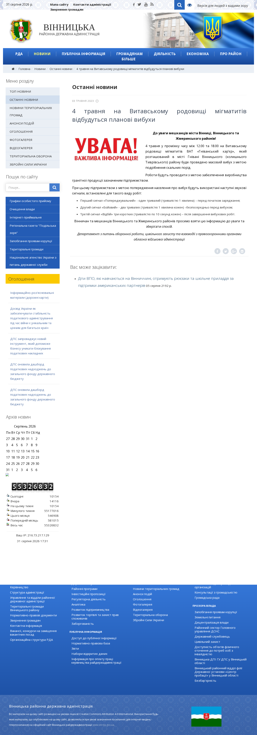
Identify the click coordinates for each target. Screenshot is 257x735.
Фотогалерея (21, 140)
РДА (19, 54)
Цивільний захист (207, 642)
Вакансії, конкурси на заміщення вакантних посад (33, 632)
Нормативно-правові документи (33, 615)
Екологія (77, 578)
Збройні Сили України (28, 164)
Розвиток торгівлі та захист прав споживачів (95, 616)
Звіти (75, 648)
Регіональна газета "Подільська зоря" (33, 229)
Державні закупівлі (84, 583)
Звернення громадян (66, 9)
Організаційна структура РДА (31, 640)
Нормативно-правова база (90, 643)
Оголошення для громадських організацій (216, 585)
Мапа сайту (59, 4)
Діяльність (164, 54)
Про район (231, 54)
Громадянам (129, 54)
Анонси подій (22, 123)
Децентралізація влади (211, 622)
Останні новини (61, 69)
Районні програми (84, 589)
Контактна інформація (26, 626)
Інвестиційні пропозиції (88, 594)
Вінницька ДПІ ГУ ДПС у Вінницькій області (221, 661)
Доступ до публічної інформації (94, 638)
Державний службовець (212, 636)
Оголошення (21, 131)
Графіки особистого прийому (30, 201)
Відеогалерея (21, 148)
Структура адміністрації (27, 592)
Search (179, 5)
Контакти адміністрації (92, 4)
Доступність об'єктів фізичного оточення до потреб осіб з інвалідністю (217, 650)
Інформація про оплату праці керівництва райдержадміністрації (96, 660)
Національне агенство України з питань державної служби (33, 261)
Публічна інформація (83, 54)
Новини (42, 54)
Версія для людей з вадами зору (222, 5)
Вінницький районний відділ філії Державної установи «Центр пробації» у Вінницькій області (218, 671)
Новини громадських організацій (218, 578)
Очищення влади (22, 209)
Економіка (198, 54)
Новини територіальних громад (31, 111)
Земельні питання (207, 617)
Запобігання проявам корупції (31, 241)
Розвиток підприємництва (90, 610)
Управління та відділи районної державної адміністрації (32, 599)
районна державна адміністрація (69, 30)
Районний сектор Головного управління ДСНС (215, 629)
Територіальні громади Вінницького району (27, 608)
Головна (24, 69)
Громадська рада (207, 597)
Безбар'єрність (205, 680)
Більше (128, 59)
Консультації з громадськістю (216, 592)
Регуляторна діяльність (88, 599)
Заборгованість (82, 624)
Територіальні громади (26, 249)
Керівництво (19, 587)
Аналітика (78, 604)
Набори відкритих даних (89, 654)
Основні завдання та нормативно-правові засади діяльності (35, 580)
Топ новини (20, 91)
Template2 (191, 5)
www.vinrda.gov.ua (103, 725)
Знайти (54, 187)
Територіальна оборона (31, 156)
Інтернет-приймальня (26, 217)
